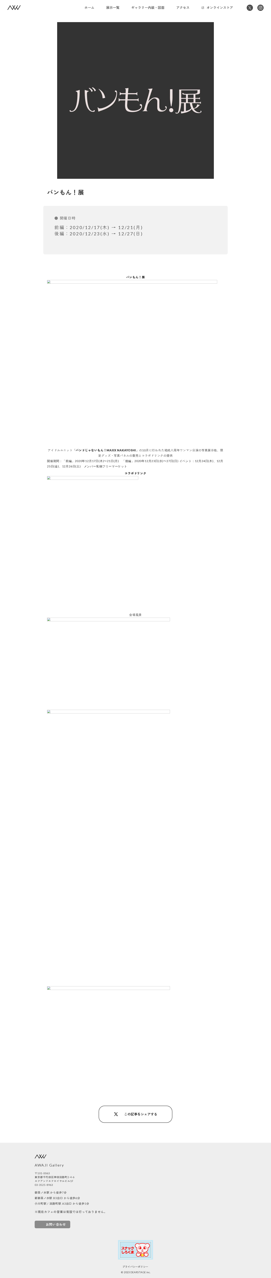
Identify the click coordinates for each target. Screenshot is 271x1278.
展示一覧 (112, 8)
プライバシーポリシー (135, 1266)
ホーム (89, 8)
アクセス (183, 8)
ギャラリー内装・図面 (147, 8)
